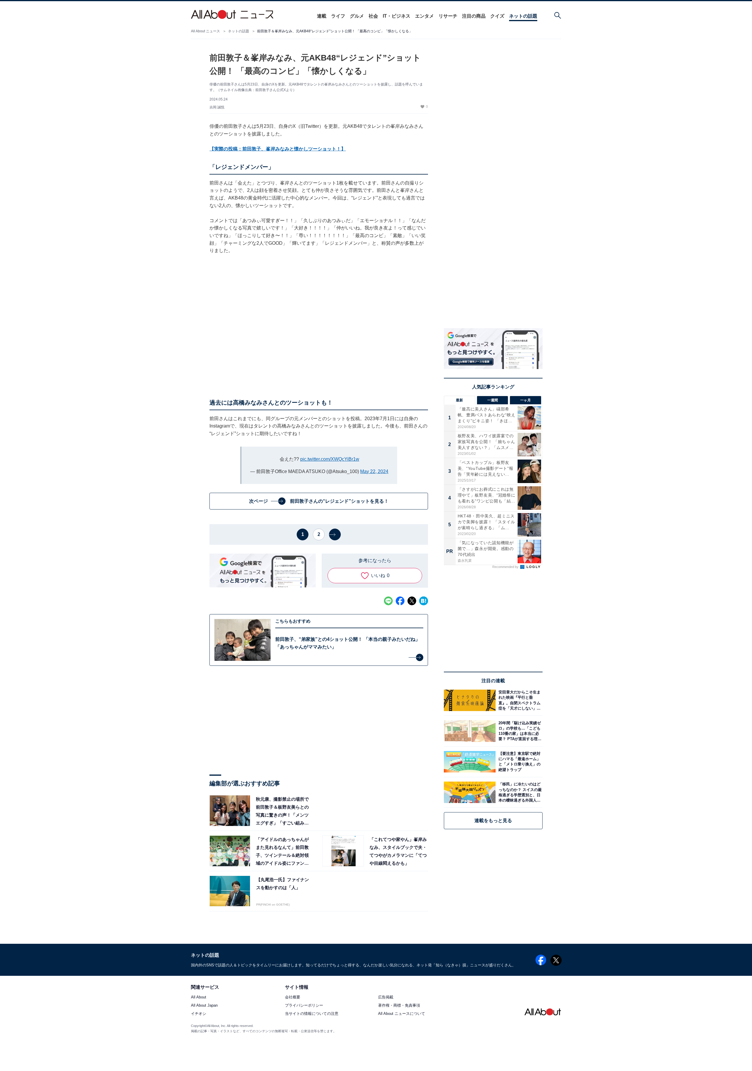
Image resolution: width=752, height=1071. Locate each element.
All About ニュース (205, 31)
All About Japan (204, 1005)
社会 (373, 16)
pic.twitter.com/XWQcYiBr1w (329, 459)
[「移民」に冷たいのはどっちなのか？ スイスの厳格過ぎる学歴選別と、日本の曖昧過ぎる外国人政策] (519, 792)
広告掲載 (385, 997)
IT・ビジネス (396, 16)
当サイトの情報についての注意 (311, 1013)
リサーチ (448, 16)
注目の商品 (474, 16)
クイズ (497, 16)
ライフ (338, 16)
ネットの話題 (523, 16)
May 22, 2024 (374, 471)
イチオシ (198, 1013)
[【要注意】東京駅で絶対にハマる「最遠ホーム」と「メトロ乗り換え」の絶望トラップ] (519, 761)
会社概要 (292, 997)
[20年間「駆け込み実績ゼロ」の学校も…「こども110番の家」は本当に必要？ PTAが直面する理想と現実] (519, 731)
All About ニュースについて (401, 1013)
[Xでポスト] (411, 600)
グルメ (357, 16)
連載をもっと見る (493, 820)
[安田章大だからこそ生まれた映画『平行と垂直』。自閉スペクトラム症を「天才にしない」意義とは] (519, 700)
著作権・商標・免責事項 (399, 1005)
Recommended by (505, 567)
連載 (321, 16)
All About (198, 997)
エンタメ (424, 16)
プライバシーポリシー (304, 1005)
